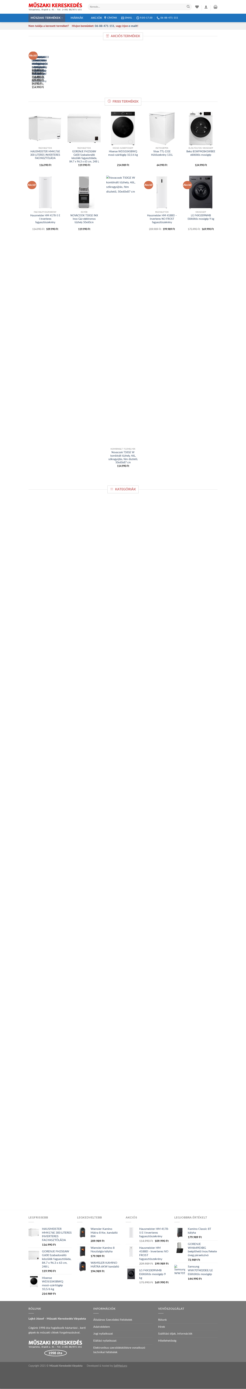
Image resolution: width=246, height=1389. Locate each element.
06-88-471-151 (104, 26)
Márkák (77, 17)
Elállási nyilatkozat (105, 1340)
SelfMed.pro (120, 1365)
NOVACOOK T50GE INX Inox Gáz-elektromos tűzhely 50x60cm (84, 219)
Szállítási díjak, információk (175, 1333)
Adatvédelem (101, 1326)
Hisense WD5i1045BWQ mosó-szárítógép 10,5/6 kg (123, 153)
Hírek (161, 1326)
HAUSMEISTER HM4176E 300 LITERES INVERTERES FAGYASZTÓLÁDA (45, 155)
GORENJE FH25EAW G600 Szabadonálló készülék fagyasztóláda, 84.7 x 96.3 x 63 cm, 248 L (84, 156)
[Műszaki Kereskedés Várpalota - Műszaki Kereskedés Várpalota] (55, 6)
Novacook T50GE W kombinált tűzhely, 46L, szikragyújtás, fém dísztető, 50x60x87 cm (123, 457)
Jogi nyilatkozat (103, 1333)
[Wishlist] (197, 7)
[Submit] (188, 7)
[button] (206, 7)
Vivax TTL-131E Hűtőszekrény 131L (162, 153)
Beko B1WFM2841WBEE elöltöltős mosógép (200, 153)
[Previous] (30, 70)
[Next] (40, 70)
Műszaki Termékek (46, 17)
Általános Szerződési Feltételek (112, 1319)
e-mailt (133, 26)
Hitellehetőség (167, 1340)
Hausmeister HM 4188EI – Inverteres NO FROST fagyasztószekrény (162, 219)
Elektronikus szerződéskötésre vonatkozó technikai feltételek (119, 1350)
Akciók (96, 17)
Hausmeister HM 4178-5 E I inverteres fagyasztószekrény (45, 219)
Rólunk (162, 1319)
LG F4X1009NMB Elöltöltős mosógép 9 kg (201, 217)
